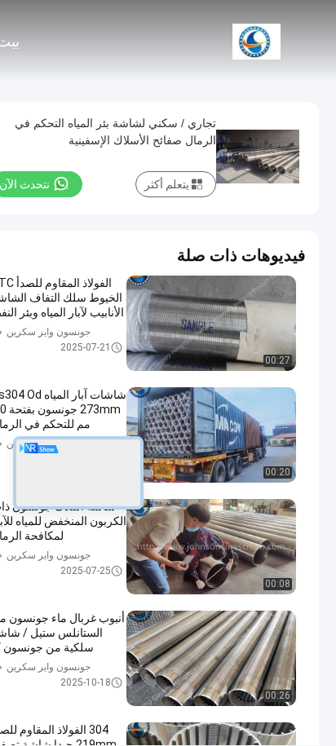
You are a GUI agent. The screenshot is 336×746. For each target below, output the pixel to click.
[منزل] (256, 40)
